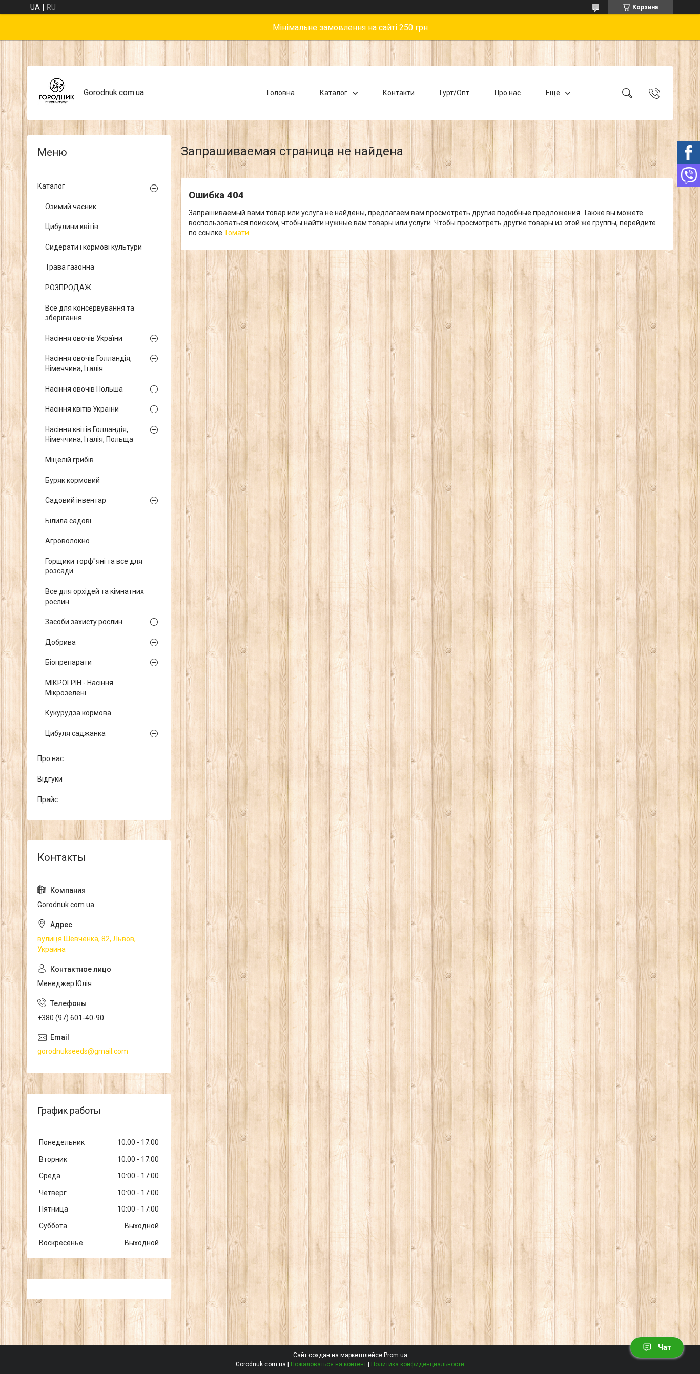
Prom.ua (395, 1355)
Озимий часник (70, 206)
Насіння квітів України (82, 409)
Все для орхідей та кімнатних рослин (94, 596)
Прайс (47, 799)
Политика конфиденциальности (417, 1364)
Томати (236, 233)
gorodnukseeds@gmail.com (82, 1051)
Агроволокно (67, 541)
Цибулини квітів (71, 226)
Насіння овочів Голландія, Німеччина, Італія (88, 363)
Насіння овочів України (83, 338)
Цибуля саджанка (75, 733)
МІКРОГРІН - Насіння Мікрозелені (79, 688)
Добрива (60, 642)
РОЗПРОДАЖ (68, 287)
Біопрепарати (68, 662)
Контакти (399, 93)
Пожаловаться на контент (328, 1364)
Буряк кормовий (72, 480)
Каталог (333, 93)
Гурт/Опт (454, 93)
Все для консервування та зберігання (89, 313)
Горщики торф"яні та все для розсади (93, 566)
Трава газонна (69, 267)
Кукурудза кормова (78, 713)
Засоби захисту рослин (83, 622)
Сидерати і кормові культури (93, 247)
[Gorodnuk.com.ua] (56, 93)
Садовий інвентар (75, 500)
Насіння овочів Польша (84, 389)
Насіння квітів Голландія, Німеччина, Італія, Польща (89, 434)
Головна (281, 93)
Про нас (508, 93)
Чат (664, 1347)
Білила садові (68, 521)
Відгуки (50, 779)
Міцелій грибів (69, 460)
